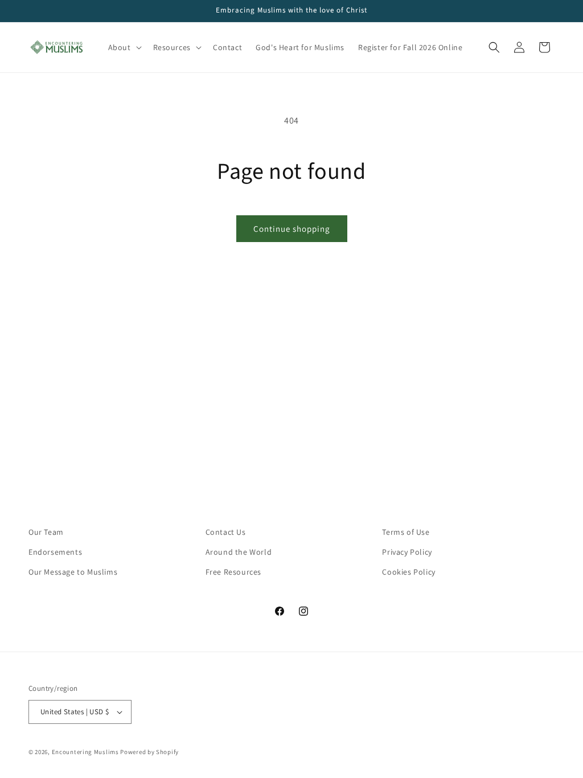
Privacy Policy (407, 552)
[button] (123, 47)
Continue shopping (291, 228)
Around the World (239, 552)
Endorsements (55, 552)
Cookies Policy (408, 572)
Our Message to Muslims (72, 572)
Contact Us (226, 532)
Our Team (46, 532)
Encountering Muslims (85, 752)
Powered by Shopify (149, 752)
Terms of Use (405, 532)
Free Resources (233, 572)
